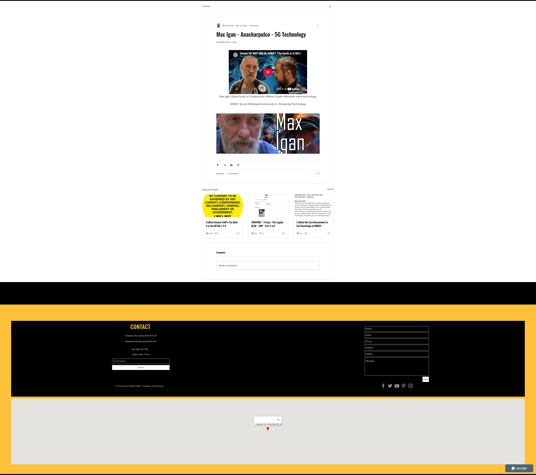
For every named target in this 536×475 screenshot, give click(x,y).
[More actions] (318, 25)
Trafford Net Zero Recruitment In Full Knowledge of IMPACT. (312, 224)
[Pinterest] (404, 386)
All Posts (206, 6)
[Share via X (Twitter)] (224, 165)
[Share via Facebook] (217, 165)
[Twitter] (390, 386)
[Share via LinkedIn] (231, 165)
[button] (330, 6)
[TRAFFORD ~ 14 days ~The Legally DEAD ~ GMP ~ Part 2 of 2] (268, 205)
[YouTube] (397, 386)
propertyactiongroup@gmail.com (141, 341)
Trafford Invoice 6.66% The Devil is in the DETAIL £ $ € (222, 224)
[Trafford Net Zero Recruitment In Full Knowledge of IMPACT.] (313, 205)
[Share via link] (238, 165)
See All (330, 189)
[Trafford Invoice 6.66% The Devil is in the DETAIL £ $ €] (223, 205)
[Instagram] (410, 386)
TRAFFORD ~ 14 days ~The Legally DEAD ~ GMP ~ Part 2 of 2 (267, 224)
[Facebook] (383, 386)
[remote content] (268, 72)
